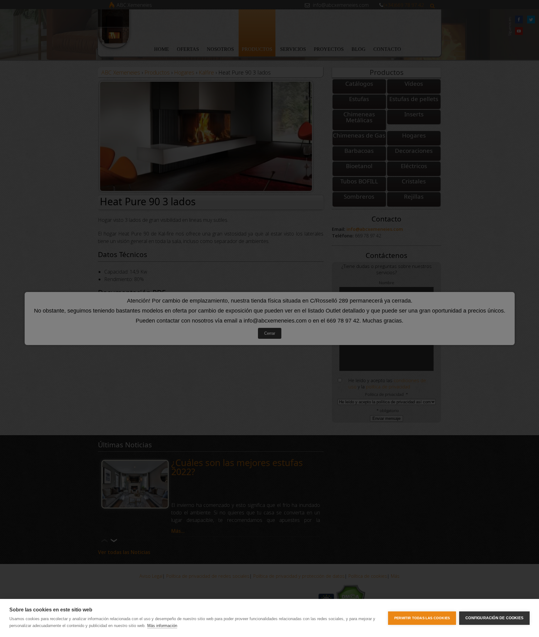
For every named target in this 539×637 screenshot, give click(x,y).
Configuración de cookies (494, 618)
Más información (162, 625)
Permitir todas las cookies (422, 618)
